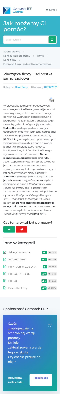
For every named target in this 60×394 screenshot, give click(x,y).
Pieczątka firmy (18, 288)
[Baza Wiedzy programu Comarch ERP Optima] (17, 10)
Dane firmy (21, 87)
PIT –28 (12, 280)
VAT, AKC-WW (17, 259)
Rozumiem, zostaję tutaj (15, 380)
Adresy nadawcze (19, 252)
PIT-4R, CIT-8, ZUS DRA (22, 266)
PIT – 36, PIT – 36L (19, 273)
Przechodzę (41, 377)
